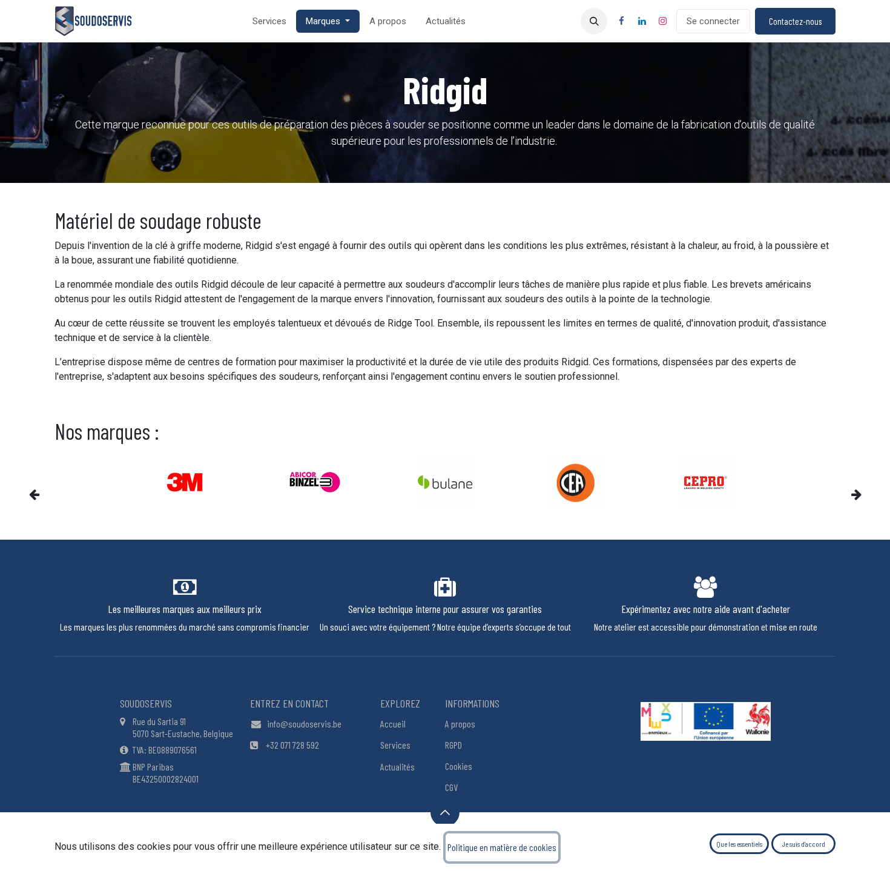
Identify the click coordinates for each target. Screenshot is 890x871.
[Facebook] (621, 21)
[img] (50, 494)
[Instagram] (662, 21)
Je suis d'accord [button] (803, 844)
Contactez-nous (795, 21)
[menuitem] (269, 21)
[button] (594, 21)
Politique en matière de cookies (501, 847)
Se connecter (713, 21)
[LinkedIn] (642, 21)
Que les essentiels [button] (739, 844)
